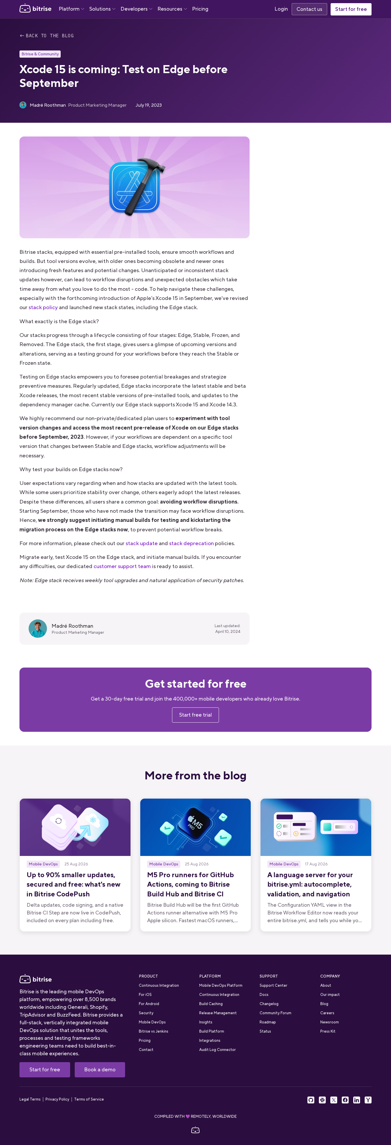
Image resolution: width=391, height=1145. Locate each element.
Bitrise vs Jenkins (153, 1031)
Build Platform (211, 1031)
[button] (71, 9)
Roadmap (268, 1022)
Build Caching (211, 1003)
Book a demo (100, 1069)
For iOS (145, 994)
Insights (205, 1022)
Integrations (209, 1040)
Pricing (200, 9)
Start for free (351, 9)
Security (146, 1013)
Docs (264, 994)
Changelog (269, 1003)
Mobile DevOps (152, 1022)
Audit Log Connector (217, 1049)
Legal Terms (30, 1099)
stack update (142, 543)
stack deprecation (191, 543)
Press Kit (327, 1031)
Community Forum (275, 1013)
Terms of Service (89, 1099)
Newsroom (329, 1022)
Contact (146, 1049)
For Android (149, 1003)
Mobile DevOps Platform (220, 985)
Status (265, 1031)
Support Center (273, 985)
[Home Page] (35, 9)
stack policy (43, 307)
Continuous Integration (159, 985)
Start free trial (195, 715)
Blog (324, 1003)
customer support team (122, 566)
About (325, 985)
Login (281, 9)
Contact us (309, 9)
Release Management (218, 1013)
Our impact (330, 994)
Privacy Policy (57, 1099)
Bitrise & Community (40, 54)
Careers (327, 1013)
